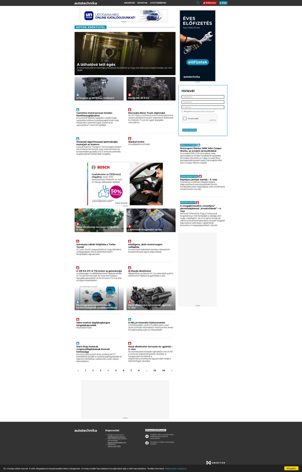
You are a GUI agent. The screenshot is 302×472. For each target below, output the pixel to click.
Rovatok (142, 3)
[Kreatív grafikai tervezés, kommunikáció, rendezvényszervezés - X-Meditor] (215, 463)
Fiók (224, 3)
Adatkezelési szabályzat (176, 468)
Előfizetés (211, 3)
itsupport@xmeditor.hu (117, 442)
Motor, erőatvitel (90, 27)
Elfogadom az (199, 111)
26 (163, 370)
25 (154, 370)
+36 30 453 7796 (114, 446)
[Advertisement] (197, 269)
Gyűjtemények (158, 3)
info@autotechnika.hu (116, 437)
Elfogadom (291, 468)
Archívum (129, 3)
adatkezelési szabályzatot (205, 111)
